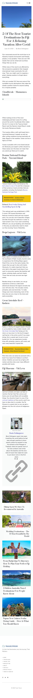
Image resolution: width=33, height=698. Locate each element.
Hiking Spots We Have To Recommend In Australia (14, 508)
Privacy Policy (7, 669)
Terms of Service (8, 671)
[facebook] (7, 677)
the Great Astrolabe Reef (10, 331)
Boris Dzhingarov (23, 49)
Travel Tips (6, 661)
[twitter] (5, 677)
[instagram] (2, 677)
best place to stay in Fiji (9, 186)
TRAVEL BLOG (6, 659)
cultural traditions (8, 400)
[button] (27, 3)
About (5, 665)
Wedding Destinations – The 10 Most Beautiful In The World (17, 533)
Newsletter (6, 663)
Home (4, 657)
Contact (5, 667)
